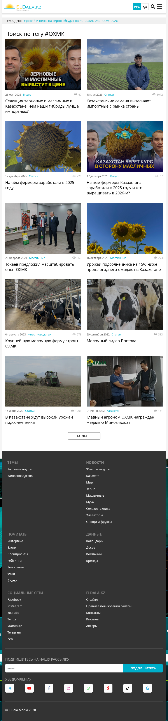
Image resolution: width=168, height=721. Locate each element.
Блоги (11, 547)
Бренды (92, 561)
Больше (84, 436)
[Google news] (147, 688)
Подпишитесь (143, 668)
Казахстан (113, 411)
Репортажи (15, 567)
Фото (11, 574)
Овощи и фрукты (99, 522)
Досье (90, 547)
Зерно (90, 489)
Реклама (92, 619)
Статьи (109, 94)
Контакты (93, 613)
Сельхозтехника (98, 508)
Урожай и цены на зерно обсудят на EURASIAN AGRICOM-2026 (71, 21)
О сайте (92, 599)
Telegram (14, 632)
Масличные (37, 258)
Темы (12, 462)
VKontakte (14, 626)
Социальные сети (25, 592)
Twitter (12, 619)
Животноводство (39, 334)
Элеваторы (94, 515)
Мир (89, 482)
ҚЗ (144, 7)
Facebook (14, 599)
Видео (27, 94)
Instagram (14, 606)
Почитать (16, 534)
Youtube (13, 613)
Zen (10, 639)
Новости (95, 462)
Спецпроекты (17, 554)
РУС (137, 7)
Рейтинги (14, 561)
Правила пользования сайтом (108, 606)
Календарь (94, 541)
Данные (94, 534)
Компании (94, 554)
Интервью (15, 541)
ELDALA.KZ (95, 592)
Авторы (92, 626)
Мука (90, 502)
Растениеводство (20, 469)
